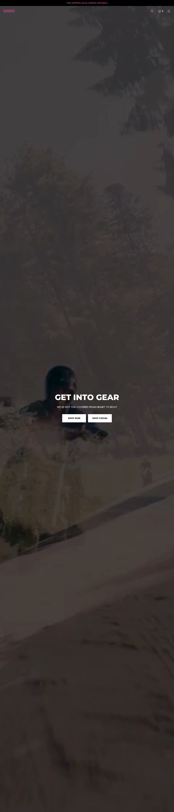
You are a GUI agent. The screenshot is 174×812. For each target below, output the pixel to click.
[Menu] (167, 11)
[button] (152, 11)
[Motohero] (9, 11)
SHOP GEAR (74, 418)
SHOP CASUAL (100, 418)
